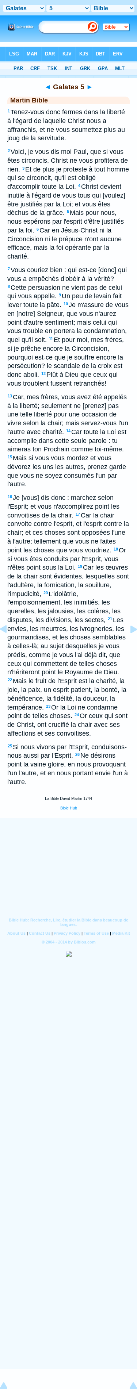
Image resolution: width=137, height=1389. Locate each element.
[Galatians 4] (9, 645)
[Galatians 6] (128, 645)
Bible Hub (68, 808)
